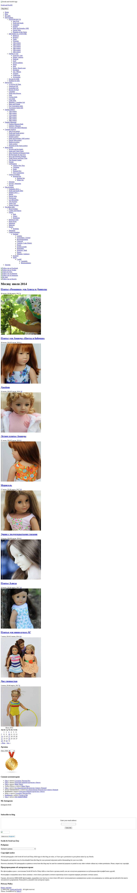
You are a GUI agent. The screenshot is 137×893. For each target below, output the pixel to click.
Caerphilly (24, 261)
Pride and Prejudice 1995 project (19, 138)
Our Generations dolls (16, 106)
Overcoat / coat (17, 55)
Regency (15, 37)
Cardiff (19, 259)
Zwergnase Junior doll (16, 108)
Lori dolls (12, 99)
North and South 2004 (16, 191)
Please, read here (6, 887)
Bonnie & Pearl (14, 90)
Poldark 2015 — (14, 192)
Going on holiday (14, 174)
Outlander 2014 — (15, 189)
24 (9, 739)
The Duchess (13, 201)
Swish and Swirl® (6, 5)
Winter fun (20, 180)
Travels (11, 185)
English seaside (22, 247)
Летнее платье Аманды (13, 436)
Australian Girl (13, 88)
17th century (17, 46)
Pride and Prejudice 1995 (21, 28)
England (15, 234)
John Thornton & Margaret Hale (19, 153)
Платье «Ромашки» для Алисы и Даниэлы (24, 289)
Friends (11, 162)
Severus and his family (16, 149)
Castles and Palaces (15, 210)
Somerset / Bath (22, 250)
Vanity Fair (12, 203)
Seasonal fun (17, 176)
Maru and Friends (14, 104)
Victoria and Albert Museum (18, 128)
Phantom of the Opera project (18, 146)
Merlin (11, 194)
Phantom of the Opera (20, 32)
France (11, 212)
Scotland (15, 256)
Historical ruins (13, 220)
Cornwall (20, 241)
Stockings (16, 70)
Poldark (15, 26)
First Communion (18, 173)
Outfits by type (13, 54)
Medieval (16, 35)
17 (9, 736)
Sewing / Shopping (15, 183)
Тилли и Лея (23, 795)
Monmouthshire (26, 263)
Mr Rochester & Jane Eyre (17, 155)
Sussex (19, 252)
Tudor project (13, 144)
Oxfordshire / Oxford (23, 238)
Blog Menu (5, 8)
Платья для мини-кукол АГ (16, 632)
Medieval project (14, 142)
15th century (17, 43)
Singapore (12, 230)
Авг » (8, 743)
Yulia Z (19, 891)
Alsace (15, 216)
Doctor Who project (15, 140)
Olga (6, 781)
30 (7, 741)
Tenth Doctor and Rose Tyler (18, 158)
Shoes (15, 64)
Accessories (16, 77)
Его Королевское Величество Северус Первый (31, 788)
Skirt (14, 66)
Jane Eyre (16, 21)
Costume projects (10, 129)
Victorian (16, 41)
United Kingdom (14, 232)
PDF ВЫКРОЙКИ (21, 797)
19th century (17, 50)
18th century (17, 48)
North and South (18, 23)
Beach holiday (13, 209)
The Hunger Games (15, 160)
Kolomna (16, 229)
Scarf (14, 61)
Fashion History (10, 109)
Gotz (10, 95)
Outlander (16, 25)
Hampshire (20, 248)
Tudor (15, 39)
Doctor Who (17, 30)
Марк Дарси (19, 784)
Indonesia (12, 223)
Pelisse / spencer (18, 57)
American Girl (13, 86)
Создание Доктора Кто (22, 781)
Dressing (11, 182)
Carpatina (12, 91)
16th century (17, 45)
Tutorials (7, 265)
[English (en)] (7, 806)
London (19, 236)
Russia (11, 227)
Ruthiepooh (8, 795)
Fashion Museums (10, 122)
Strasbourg (16, 218)
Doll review (8, 82)
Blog (6, 14)
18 (21, 391)
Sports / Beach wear (19, 68)
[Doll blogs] (11, 773)
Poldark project (13, 137)
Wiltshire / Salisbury (23, 254)
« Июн (3, 743)
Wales (15, 257)
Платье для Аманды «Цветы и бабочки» (23, 338)
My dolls (7, 16)
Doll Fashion (9, 17)
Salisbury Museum (15, 126)
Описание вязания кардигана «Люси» (28, 782)
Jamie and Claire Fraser (16, 151)
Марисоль (6, 485)
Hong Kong (12, 221)
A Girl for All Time (15, 84)
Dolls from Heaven (15, 93)
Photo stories (9, 147)
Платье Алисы (9, 583)
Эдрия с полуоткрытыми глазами (19, 534)
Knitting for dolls (14, 81)
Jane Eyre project (14, 131)
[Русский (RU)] (7, 809)
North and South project (16, 133)
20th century (17, 52)
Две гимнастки (9, 681)
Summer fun (21, 178)
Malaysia (12, 225)
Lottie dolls (12, 100)
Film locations (9, 187)
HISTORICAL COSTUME (18, 34)
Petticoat (15, 59)
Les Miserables (13, 200)
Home (7, 12)
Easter (15, 169)
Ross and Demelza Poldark (17, 156)
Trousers (15, 73)
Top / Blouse (17, 72)
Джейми (5, 387)
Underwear (16, 75)
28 (2, 741)
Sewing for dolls (14, 79)
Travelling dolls (10, 207)
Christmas (16, 167)
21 (2, 739)
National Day (17, 171)
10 (21, 587)
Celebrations (13, 164)
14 (2, 736)
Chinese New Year (19, 165)
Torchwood (12, 198)
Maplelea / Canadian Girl (17, 102)
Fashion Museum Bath (16, 124)
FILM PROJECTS (15, 19)
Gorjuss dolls (13, 97)
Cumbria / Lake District (24, 243)
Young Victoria (13, 205)
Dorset (19, 245)
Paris (14, 214)
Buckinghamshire (22, 239)
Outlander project (14, 135)
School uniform (18, 63)
